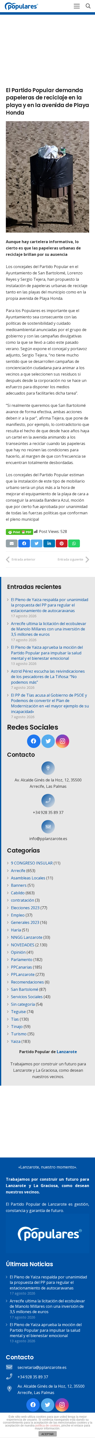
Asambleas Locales (28, 878)
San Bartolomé (24, 989)
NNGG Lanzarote (26, 937)
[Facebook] (33, 741)
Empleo (18, 915)
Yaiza (15, 1041)
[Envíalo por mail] (12, 543)
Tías (15, 1019)
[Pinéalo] (61, 543)
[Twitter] (48, 741)
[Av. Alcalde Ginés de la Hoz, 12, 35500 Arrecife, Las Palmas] (48, 768)
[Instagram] (62, 741)
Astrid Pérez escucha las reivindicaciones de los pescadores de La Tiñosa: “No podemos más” (48, 677)
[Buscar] (88, 6)
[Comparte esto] (24, 543)
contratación (22, 900)
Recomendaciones (27, 982)
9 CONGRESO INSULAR (32, 863)
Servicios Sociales (27, 996)
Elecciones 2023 (25, 907)
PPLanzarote (23, 974)
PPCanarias (21, 967)
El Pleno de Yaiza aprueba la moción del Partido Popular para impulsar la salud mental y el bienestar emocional (47, 653)
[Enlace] (21, 6)
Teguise (18, 1011)
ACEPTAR (47, 1434)
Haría (16, 930)
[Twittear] (36, 543)
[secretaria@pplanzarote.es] (12, 1367)
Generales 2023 (25, 922)
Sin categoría (23, 1004)
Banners (19, 885)
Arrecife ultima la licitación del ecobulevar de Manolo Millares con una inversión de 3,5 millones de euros (48, 629)
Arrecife (18, 870)
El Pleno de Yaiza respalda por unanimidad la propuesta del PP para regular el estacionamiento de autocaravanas (49, 605)
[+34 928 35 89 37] (48, 800)
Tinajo (17, 1026)
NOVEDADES (22, 945)
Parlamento (21, 959)
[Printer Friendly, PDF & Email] (19, 531)
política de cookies (47, 1425)
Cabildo (18, 893)
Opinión (18, 952)
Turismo (19, 1034)
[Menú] (77, 6)
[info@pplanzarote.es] (48, 826)
